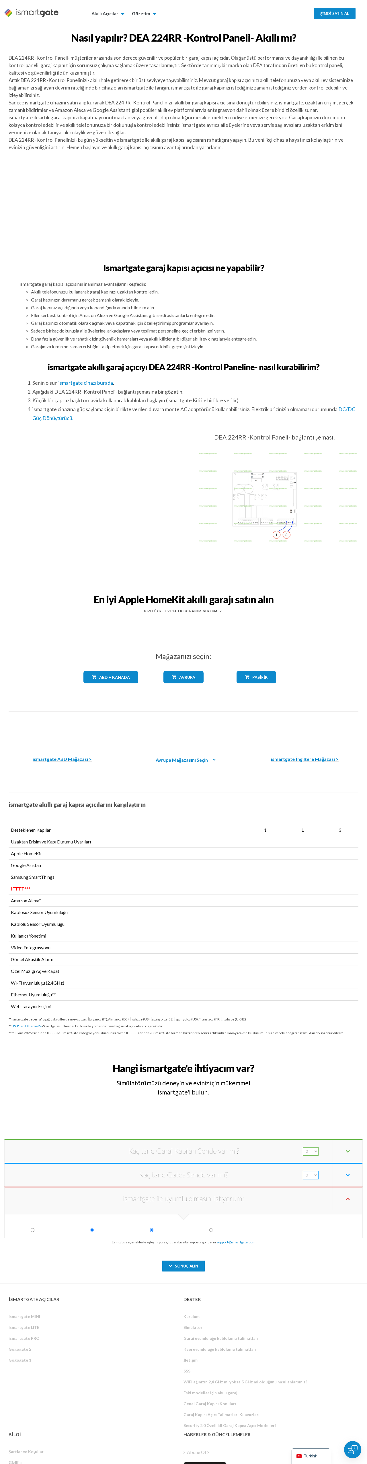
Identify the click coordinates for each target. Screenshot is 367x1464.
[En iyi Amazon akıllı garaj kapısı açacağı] (62, 729)
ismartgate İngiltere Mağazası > (305, 759)
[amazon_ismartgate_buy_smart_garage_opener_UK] (305, 729)
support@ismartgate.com (235, 1242)
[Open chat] (352, 1449)
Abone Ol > (198, 1452)
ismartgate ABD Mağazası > (62, 759)
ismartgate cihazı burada (85, 383)
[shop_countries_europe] (183, 687)
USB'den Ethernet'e (26, 1026)
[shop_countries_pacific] (256, 687)
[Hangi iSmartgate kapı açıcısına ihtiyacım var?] (318, 1063)
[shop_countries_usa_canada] (110, 687)
